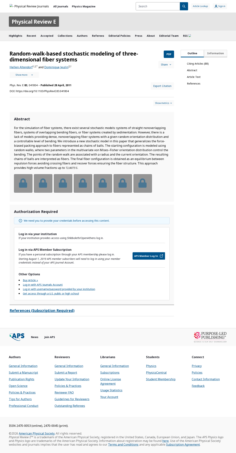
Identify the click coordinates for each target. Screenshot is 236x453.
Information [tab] (215, 53)
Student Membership (161, 379)
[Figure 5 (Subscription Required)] (103, 183)
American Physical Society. (37, 433)
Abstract (192, 70)
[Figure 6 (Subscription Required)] (123, 183)
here (165, 441)
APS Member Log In (146, 256)
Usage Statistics (111, 390)
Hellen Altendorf (21, 67)
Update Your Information (72, 379)
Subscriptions (109, 373)
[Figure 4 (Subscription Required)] (83, 183)
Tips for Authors (20, 399)
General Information (23, 366)
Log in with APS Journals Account (43, 284)
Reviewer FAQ (64, 392)
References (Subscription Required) (42, 310)
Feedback (198, 386)
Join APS (49, 337)
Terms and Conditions (123, 444)
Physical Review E (34, 21)
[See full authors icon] (24, 75)
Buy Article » (30, 280)
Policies (197, 373)
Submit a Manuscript (23, 373)
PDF (168, 54)
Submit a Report (66, 373)
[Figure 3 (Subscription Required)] (63, 183)
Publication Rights (21, 379)
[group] (92, 185)
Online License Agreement (110, 381)
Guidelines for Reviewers (72, 399)
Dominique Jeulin (56, 67)
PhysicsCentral (156, 373)
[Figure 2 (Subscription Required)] (43, 183)
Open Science (18, 386)
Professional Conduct (23, 406)
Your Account (109, 397)
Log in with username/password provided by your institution (59, 289)
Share (164, 64)
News (34, 337)
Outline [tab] (192, 53)
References (193, 83)
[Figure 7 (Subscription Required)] (142, 183)
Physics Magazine (84, 6)
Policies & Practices (22, 392)
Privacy (197, 366)
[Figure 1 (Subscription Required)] (23, 183)
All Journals (60, 6)
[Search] (184, 6)
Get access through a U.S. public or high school (51, 293)
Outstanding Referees (70, 406)
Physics (151, 366)
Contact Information (206, 379)
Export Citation (162, 86)
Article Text (194, 77)
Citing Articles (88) (198, 63)
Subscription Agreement (183, 444)
